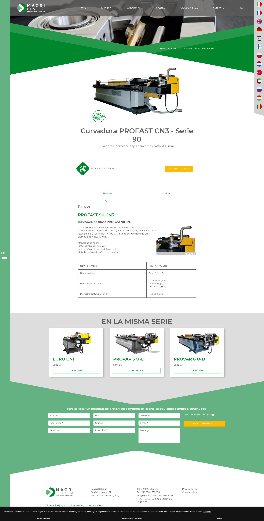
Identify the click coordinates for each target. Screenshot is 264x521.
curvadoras (174, 48)
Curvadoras (134, 8)
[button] (107, 193)
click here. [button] (207, 512)
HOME (83, 8)
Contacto (218, 8)
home (163, 48)
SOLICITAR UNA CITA (178, 168)
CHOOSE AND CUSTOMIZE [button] (132, 518)
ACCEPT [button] (220, 518)
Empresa (106, 8)
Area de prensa (189, 8)
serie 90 (186, 48)
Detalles (76, 370)
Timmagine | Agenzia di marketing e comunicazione (75, 505)
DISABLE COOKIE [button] (43, 518)
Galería (160, 8)
